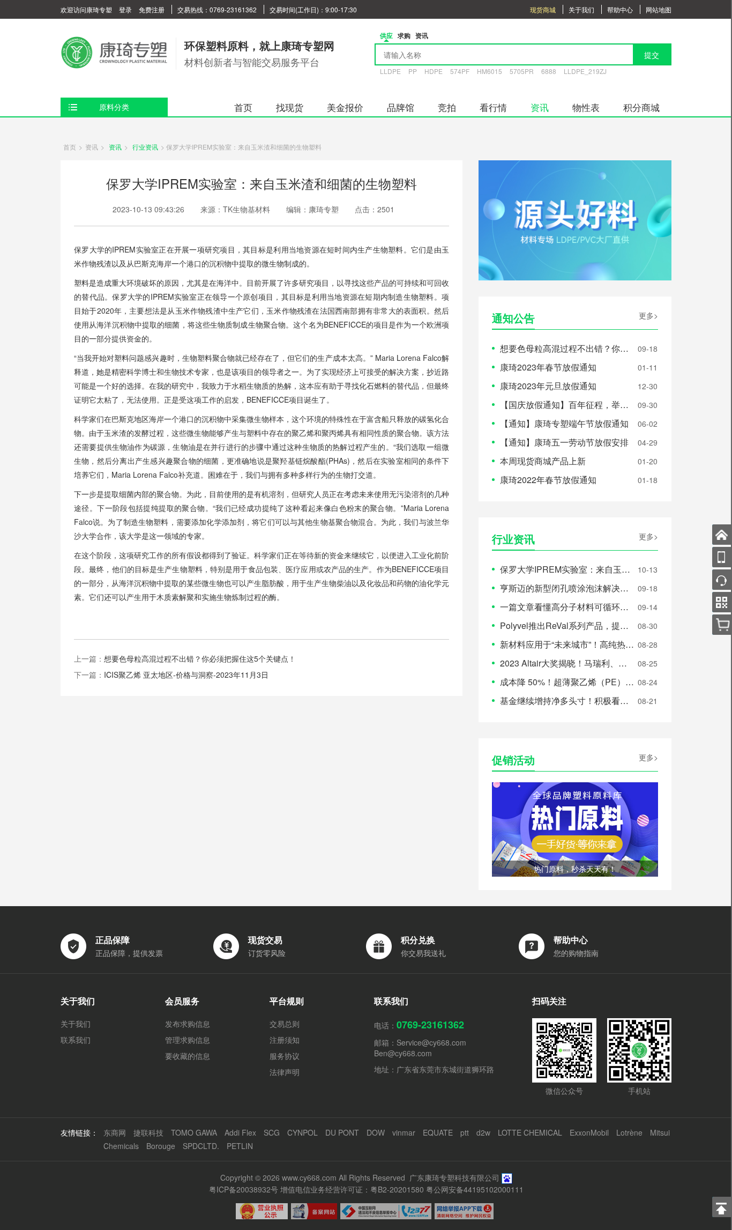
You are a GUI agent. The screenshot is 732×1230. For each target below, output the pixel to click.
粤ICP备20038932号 (243, 1189)
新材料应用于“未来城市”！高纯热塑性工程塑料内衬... (567, 644)
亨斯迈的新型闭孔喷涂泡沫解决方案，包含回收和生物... (567, 588)
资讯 (540, 107)
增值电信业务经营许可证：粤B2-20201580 (352, 1189)
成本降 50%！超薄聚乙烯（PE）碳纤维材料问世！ (567, 682)
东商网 (114, 1132)
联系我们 (76, 1039)
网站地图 (658, 9)
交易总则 (285, 1023)
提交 (651, 54)
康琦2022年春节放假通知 (548, 479)
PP (412, 71)
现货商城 (543, 9)
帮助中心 (620, 9)
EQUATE (438, 1132)
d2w (483, 1132)
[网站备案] (314, 1211)
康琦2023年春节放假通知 (548, 367)
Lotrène (629, 1132)
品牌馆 (400, 107)
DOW (376, 1132)
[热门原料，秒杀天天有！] (575, 828)
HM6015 (489, 71)
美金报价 (345, 107)
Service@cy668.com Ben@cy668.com (420, 1047)
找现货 (289, 107)
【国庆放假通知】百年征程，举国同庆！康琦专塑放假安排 (567, 404)
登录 (125, 9)
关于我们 (581, 9)
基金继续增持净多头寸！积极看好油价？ (567, 700)
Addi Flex (240, 1132)
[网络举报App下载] (464, 1211)
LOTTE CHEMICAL (530, 1132)
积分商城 (641, 107)
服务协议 (285, 1055)
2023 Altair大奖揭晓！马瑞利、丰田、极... (567, 663)
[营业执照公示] (262, 1211)
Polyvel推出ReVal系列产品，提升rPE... (567, 625)
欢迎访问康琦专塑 (86, 9)
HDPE (433, 71)
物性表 (586, 107)
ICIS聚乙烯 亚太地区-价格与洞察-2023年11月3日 (186, 674)
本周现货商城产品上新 (543, 461)
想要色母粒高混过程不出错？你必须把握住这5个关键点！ (200, 658)
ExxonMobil (589, 1132)
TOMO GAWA (194, 1132)
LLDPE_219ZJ (585, 71)
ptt (464, 1132)
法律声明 (285, 1071)
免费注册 (152, 9)
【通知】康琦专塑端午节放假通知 (564, 423)
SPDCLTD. (201, 1145)
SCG (272, 1132)
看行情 (493, 107)
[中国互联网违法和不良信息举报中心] (385, 1211)
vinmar (403, 1132)
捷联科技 (148, 1132)
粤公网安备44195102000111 (475, 1189)
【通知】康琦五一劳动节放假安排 (564, 442)
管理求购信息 (187, 1039)
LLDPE (390, 71)
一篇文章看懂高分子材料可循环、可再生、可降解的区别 (567, 607)
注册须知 (285, 1039)
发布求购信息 (187, 1023)
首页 (243, 107)
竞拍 (447, 107)
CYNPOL (302, 1132)
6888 (548, 71)
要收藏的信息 (187, 1055)
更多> (648, 315)
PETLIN (240, 1145)
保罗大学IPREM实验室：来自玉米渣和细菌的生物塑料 (567, 569)
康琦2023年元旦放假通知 (548, 386)
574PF (459, 71)
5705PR (522, 71)
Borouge (160, 1145)
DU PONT (342, 1132)
